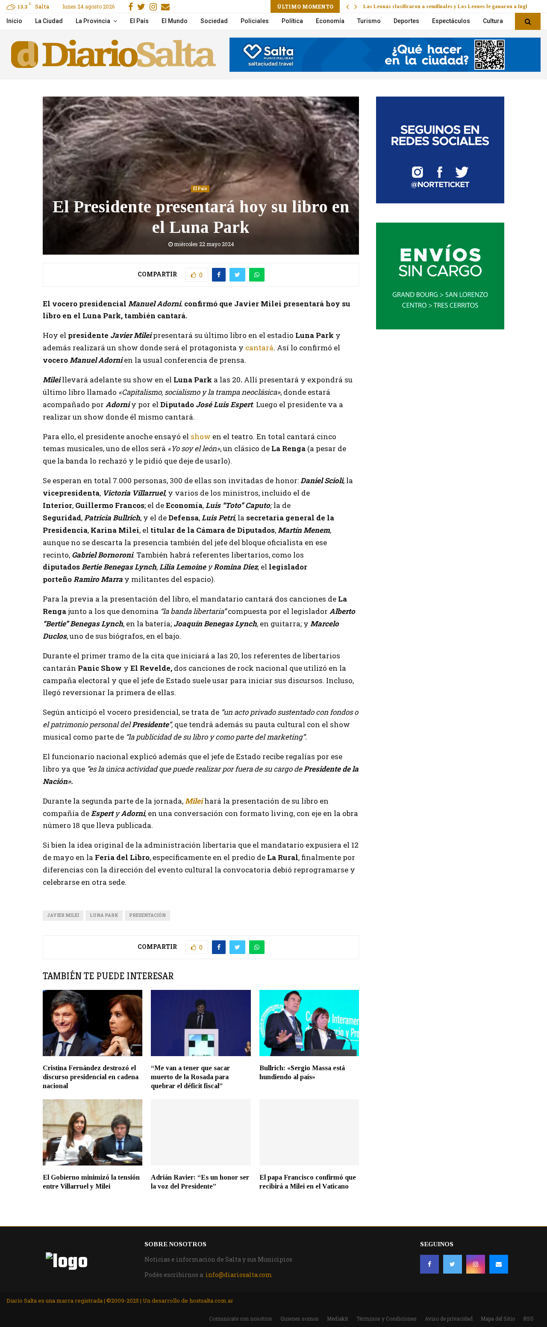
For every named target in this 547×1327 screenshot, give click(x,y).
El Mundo (175, 21)
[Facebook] (429, 1264)
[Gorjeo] (452, 1264)
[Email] (498, 1264)
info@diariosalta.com (239, 1275)
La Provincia (93, 21)
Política (292, 21)
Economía (330, 21)
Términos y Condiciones (386, 1318)
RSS (528, 1318)
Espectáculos (451, 21)
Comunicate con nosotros (240, 1318)
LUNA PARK (104, 915)
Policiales (255, 21)
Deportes (406, 21)
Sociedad (214, 21)
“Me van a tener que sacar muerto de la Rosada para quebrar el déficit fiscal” (190, 1076)
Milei (194, 801)
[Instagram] (475, 1264)
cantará (259, 347)
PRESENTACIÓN (147, 915)
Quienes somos (299, 1318)
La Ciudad (49, 21)
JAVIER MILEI (63, 915)
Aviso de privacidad (449, 1318)
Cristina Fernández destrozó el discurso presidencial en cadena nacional (90, 1076)
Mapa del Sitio (498, 1318)
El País (139, 21)
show (200, 436)
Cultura (493, 21)
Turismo (369, 21)
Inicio (14, 21)
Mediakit (337, 1318)
